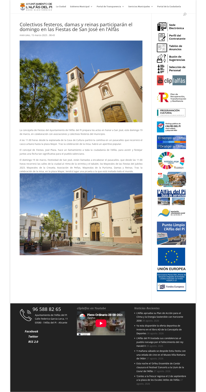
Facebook (31, 331)
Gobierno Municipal (79, 6)
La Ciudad (61, 6)
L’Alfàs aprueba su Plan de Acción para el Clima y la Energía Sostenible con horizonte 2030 (159, 317)
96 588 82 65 (47, 309)
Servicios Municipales (139, 6)
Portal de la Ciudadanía (169, 6)
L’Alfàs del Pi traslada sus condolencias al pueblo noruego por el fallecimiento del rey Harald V (159, 342)
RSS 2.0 (33, 342)
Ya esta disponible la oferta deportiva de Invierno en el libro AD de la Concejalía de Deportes (159, 329)
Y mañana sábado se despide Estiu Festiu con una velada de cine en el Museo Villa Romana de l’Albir (161, 354)
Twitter (33, 336)
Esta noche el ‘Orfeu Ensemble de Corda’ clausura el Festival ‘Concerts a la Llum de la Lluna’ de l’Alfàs (160, 367)
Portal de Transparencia (109, 6)
